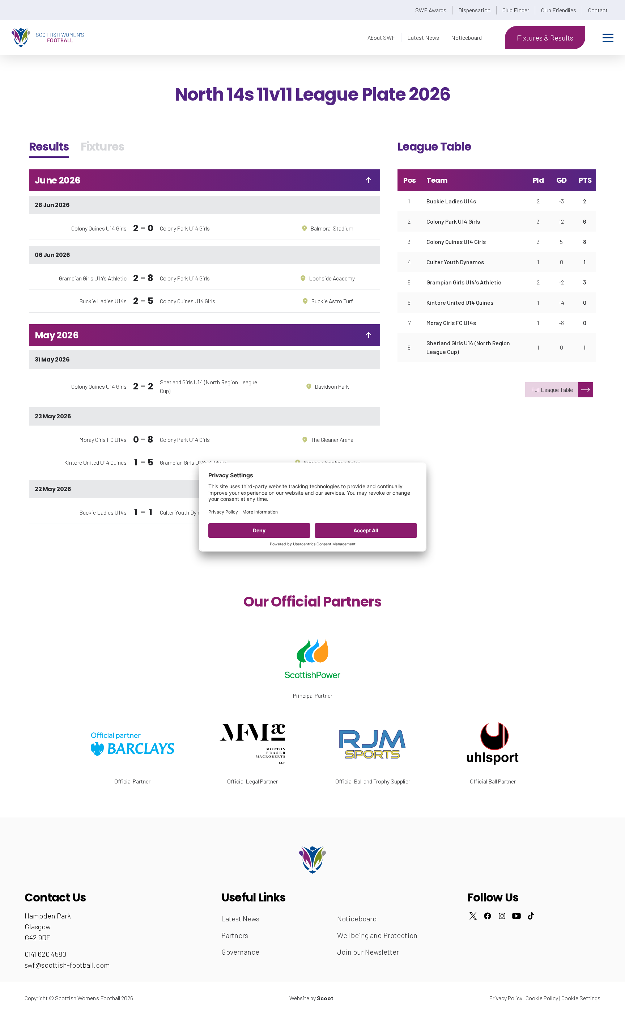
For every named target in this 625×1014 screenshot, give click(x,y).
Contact (598, 10)
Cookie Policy (542, 997)
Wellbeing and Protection (377, 935)
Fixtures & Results (545, 37)
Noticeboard (466, 37)
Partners (234, 935)
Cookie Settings (580, 997)
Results (49, 147)
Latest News (423, 37)
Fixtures (102, 147)
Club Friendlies (558, 10)
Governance (240, 951)
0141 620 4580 (45, 954)
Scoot (325, 997)
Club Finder (515, 10)
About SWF (381, 37)
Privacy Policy (505, 997)
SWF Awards (430, 10)
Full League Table (552, 389)
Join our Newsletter (368, 951)
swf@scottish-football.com (67, 964)
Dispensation (474, 10)
